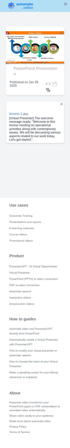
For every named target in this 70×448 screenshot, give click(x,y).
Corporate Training (20, 215)
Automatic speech (20, 291)
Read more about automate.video (30, 421)
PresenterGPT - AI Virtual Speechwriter (33, 266)
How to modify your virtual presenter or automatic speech (33, 353)
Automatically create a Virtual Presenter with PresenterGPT (33, 342)
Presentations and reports (25, 222)
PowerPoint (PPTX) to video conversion (33, 278)
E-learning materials (21, 228)
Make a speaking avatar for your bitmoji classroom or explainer (33, 375)
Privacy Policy (17, 426)
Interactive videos (20, 297)
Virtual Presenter (19, 272)
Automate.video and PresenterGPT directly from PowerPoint (30, 331)
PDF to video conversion (24, 285)
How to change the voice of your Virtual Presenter (33, 364)
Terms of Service (19, 432)
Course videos (18, 234)
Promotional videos (21, 240)
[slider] (19, 53)
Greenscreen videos (21, 303)
